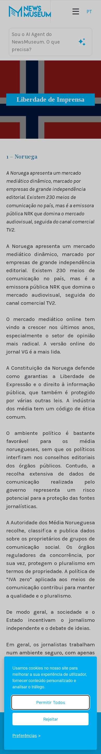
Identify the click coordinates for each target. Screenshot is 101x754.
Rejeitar (50, 719)
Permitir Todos (50, 702)
